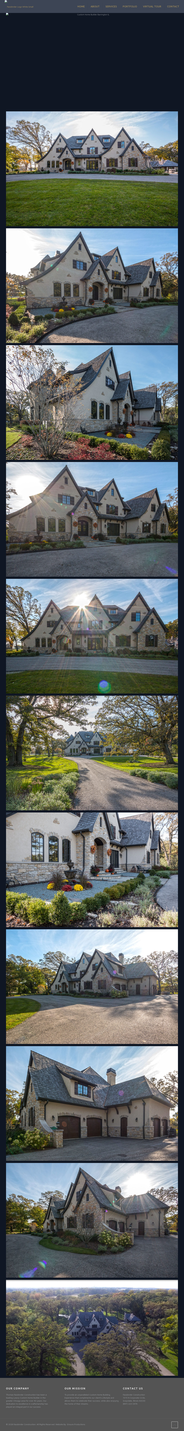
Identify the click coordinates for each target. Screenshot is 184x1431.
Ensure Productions (76, 1424)
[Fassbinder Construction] (19, 6)
